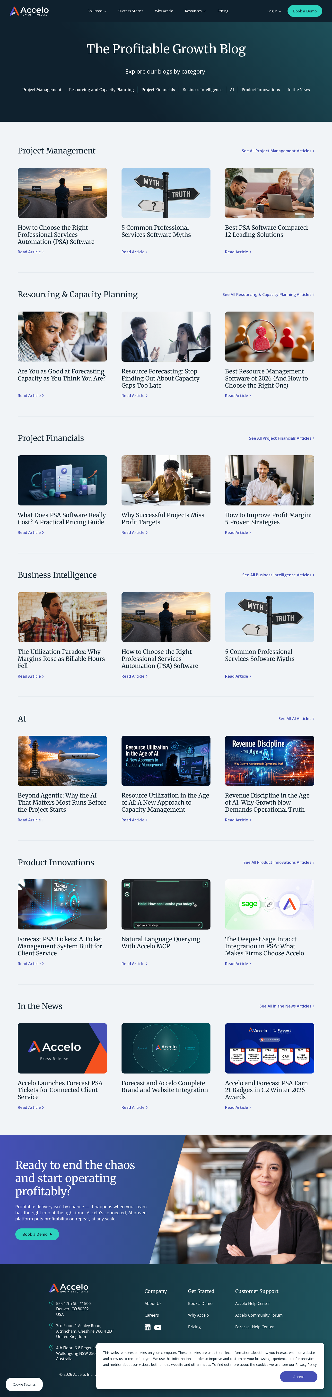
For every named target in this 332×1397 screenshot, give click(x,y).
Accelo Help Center (252, 1303)
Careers (152, 1315)
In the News (299, 89)
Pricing (223, 11)
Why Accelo (164, 11)
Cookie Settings (24, 1384)
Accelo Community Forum (259, 1315)
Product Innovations (261, 89)
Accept (298, 1376)
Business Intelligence (202, 89)
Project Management (41, 89)
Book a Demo (305, 11)
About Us (153, 1303)
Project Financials (158, 89)
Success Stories (130, 11)
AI (232, 89)
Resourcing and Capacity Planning (101, 89)
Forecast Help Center (254, 1327)
